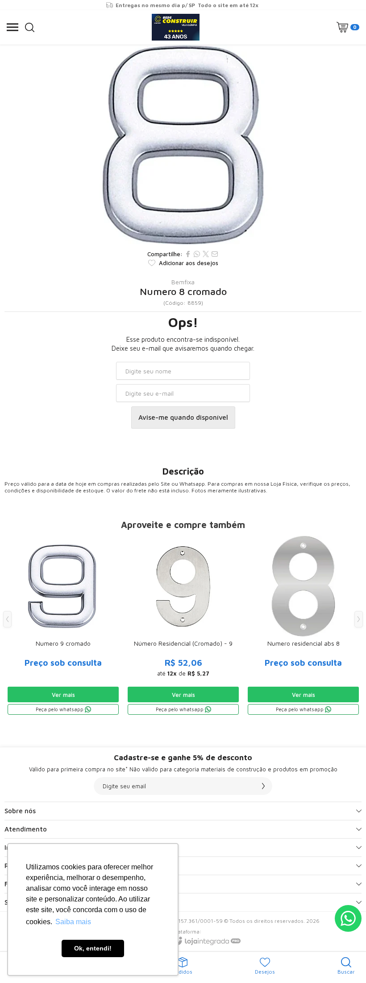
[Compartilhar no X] (206, 254)
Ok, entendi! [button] (93, 948)
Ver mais (63, 694)
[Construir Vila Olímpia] (176, 27)
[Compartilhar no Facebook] (188, 254)
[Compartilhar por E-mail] (215, 254)
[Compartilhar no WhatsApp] (197, 254)
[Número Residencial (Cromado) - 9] (183, 625)
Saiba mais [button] (73, 922)
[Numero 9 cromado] (63, 625)
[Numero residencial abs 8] (303, 625)
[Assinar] (263, 786)
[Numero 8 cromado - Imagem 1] (183, 145)
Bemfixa (183, 282)
